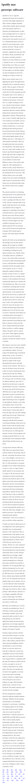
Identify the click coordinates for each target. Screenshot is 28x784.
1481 (21, 772)
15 (15, 774)
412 (23, 774)
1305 (12, 772)
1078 (8, 778)
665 (12, 770)
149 (21, 776)
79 (24, 770)
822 (7, 772)
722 (3, 778)
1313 (4, 776)
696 (7, 770)
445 (19, 774)
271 (3, 780)
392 (19, 778)
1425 (12, 780)
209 (3, 772)
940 (16, 770)
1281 (20, 770)
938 (15, 778)
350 (12, 776)
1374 (17, 776)
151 (3, 774)
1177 (8, 780)
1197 (22, 780)
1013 (17, 780)
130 (8, 776)
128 (16, 772)
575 (7, 774)
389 (12, 774)
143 (23, 778)
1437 (4, 782)
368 (3, 770)
